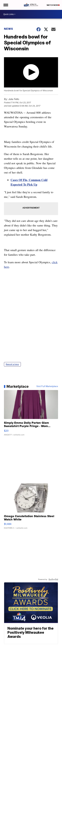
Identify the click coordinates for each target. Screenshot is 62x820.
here (6, 267)
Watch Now (52, 5)
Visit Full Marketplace (47, 386)
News (8, 28)
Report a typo (12, 364)
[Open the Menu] (5, 5)
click (55, 262)
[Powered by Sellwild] (53, 579)
